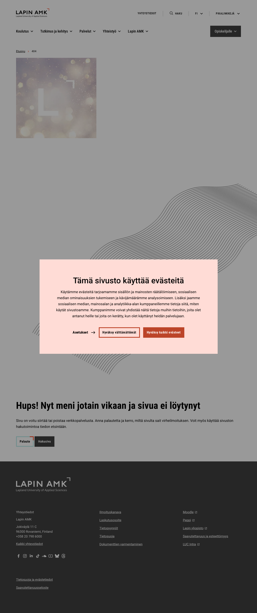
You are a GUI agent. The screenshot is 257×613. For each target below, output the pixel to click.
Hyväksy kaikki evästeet (164, 332)
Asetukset (80, 332)
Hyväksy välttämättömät (119, 332)
